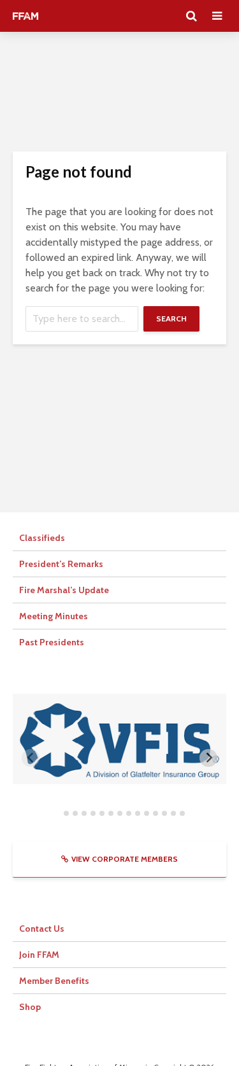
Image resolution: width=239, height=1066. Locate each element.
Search (171, 318)
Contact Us (41, 928)
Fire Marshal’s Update (64, 590)
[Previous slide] (31, 758)
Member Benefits (54, 980)
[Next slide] (208, 758)
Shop (30, 1007)
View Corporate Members (124, 859)
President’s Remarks (61, 564)
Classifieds (42, 538)
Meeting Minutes (53, 616)
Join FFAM (39, 954)
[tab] (57, 813)
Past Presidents (51, 642)
